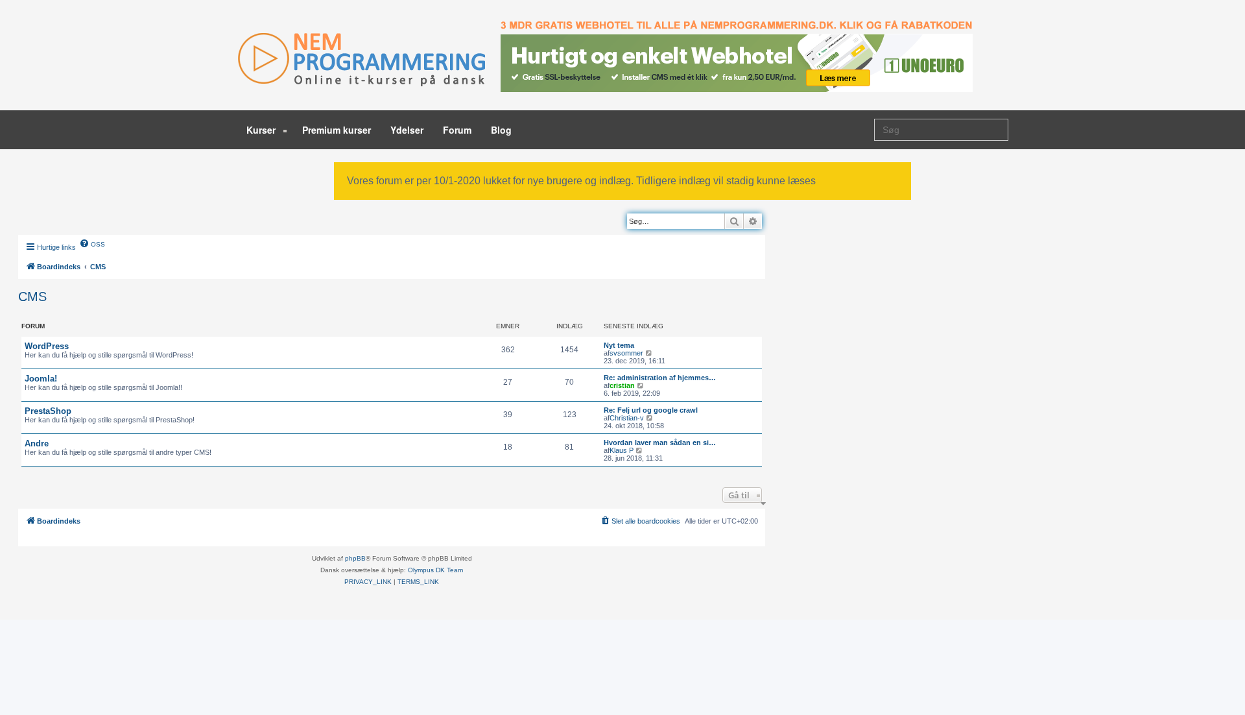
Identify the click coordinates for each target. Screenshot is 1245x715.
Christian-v (627, 418)
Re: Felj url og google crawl (651, 410)
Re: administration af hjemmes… (660, 378)
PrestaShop (48, 411)
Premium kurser (336, 129)
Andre (37, 443)
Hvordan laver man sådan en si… (660, 442)
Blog (501, 129)
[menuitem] (92, 243)
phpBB (355, 558)
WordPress (47, 346)
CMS (32, 296)
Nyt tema (619, 345)
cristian (622, 385)
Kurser (262, 129)
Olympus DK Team (435, 570)
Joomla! (41, 378)
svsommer (626, 353)
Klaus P (622, 450)
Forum (457, 129)
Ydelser (406, 129)
